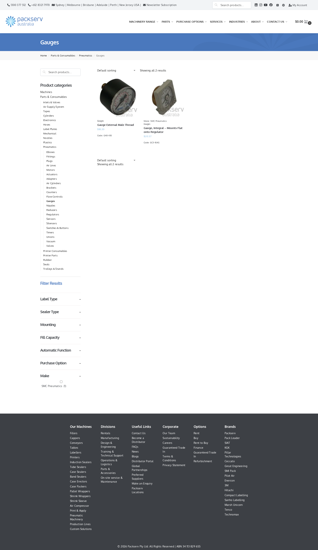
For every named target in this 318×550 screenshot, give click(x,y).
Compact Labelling (236, 495)
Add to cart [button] (164, 151)
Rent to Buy (201, 442)
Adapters (51, 178)
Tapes (46, 111)
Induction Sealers (81, 462)
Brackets (51, 187)
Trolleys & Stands (53, 268)
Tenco (228, 509)
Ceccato (230, 461)
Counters (51, 192)
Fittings (50, 156)
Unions (50, 236)
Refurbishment (203, 461)
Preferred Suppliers (137, 476)
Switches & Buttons (57, 227)
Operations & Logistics (109, 462)
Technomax (232, 514)
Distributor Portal (142, 461)
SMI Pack (230, 470)
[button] (303, 21)
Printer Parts (50, 255)
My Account (299, 5)
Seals (46, 264)
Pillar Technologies (233, 454)
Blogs (135, 456)
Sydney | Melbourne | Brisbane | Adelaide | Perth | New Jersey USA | (98, 4)
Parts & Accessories (108, 470)
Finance (198, 447)
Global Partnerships (140, 467)
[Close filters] (82, 70)
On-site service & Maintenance (112, 479)
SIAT (227, 442)
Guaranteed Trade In (174, 449)
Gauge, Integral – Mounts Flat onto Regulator (163, 130)
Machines (46, 92)
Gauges (50, 201)
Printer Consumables (55, 250)
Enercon (230, 480)
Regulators (52, 214)
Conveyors (76, 442)
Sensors (51, 218)
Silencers (51, 223)
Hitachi (229, 490)
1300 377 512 (18, 4)
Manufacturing (110, 438)
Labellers (75, 452)
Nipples (50, 205)
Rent (196, 433)
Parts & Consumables (63, 55)
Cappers (75, 438)
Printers (75, 457)
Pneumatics (85, 55)
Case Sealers (78, 471)
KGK (227, 447)
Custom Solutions (81, 529)
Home (43, 55)
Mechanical (49, 133)
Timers (50, 232)
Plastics (47, 142)
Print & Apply (78, 510)
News (135, 451)
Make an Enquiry (142, 483)
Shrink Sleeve (78, 500)
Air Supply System (53, 106)
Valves (50, 245)
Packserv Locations (138, 490)
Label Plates (50, 129)
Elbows (50, 152)
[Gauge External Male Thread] (117, 96)
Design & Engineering (108, 444)
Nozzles (47, 137)
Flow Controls (54, 196)
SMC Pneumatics (54, 386)
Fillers (74, 433)
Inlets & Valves (51, 102)
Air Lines (51, 165)
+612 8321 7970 (40, 4)
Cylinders (48, 115)
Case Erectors (78, 481)
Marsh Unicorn (234, 504)
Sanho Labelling (235, 500)
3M (227, 485)
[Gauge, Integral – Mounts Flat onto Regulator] (164, 96)
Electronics (49, 120)
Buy (196, 438)
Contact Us (139, 433)
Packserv (230, 433)
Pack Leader (232, 438)
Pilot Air (230, 475)
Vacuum (50, 241)
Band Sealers (78, 476)
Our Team (169, 433)
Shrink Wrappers (80, 496)
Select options (117, 144)
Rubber (47, 259)
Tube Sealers (78, 467)
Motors (50, 169)
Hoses (46, 124)
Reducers (51, 209)
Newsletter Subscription (161, 4)
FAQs (135, 446)
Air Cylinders (53, 183)
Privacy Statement (174, 465)
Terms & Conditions (169, 458)
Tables (74, 447)
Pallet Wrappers (80, 491)
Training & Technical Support (112, 453)
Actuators (52, 174)
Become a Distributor (138, 439)
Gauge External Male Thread (115, 125)
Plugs (49, 160)
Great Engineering (236, 466)
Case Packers (78, 486)
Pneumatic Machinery (76, 517)
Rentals (105, 433)
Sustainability (171, 438)
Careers (167, 442)
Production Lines (80, 524)
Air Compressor (79, 505)
